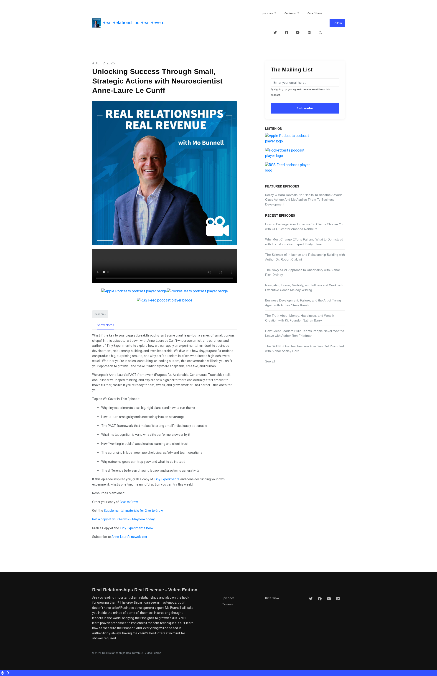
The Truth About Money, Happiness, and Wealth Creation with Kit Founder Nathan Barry (299, 318)
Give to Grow (129, 502)
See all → (272, 361)
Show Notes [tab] (105, 325)
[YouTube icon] (329, 599)
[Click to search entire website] (320, 33)
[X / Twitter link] (275, 33)
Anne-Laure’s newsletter (129, 537)
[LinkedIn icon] (338, 599)
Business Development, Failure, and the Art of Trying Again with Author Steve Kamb (303, 303)
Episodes (267, 13)
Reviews (290, 13)
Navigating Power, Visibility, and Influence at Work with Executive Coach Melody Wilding (304, 287)
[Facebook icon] (320, 599)
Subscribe (305, 108)
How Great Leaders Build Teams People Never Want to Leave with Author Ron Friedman (304, 333)
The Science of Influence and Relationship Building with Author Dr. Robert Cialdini (305, 257)
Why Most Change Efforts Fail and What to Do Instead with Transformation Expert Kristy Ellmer (304, 242)
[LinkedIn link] (309, 33)
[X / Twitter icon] (310, 599)
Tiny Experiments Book (136, 528)
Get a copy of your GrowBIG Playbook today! (123, 519)
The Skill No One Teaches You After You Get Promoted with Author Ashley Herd (304, 348)
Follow (337, 23)
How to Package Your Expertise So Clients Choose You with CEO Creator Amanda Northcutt (304, 226)
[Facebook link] (286, 33)
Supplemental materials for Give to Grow (133, 510)
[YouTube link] (298, 33)
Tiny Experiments (167, 479)
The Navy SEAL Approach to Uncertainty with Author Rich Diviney (302, 272)
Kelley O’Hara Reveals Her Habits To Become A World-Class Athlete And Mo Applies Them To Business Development (304, 199)
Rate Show (314, 13)
